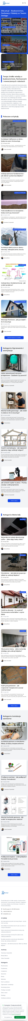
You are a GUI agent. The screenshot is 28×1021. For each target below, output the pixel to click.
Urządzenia (4, 971)
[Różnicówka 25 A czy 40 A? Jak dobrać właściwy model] (14, 26)
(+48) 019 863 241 (7, 911)
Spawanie (3, 973)
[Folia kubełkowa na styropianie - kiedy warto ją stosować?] (14, 200)
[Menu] (23, 3)
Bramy (2, 976)
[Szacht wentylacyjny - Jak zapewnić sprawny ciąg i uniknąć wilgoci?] (14, 437)
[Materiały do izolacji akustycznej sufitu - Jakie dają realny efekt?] (14, 526)
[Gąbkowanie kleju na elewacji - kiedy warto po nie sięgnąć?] (14, 62)
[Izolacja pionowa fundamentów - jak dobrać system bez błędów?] (14, 163)
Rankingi (3, 995)
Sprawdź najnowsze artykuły (14, 337)
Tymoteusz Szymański (9, 385)
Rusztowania (4, 965)
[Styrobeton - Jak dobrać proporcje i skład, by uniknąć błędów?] (14, 562)
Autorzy (3, 950)
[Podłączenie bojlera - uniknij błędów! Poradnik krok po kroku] (14, 845)
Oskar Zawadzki (8, 460)
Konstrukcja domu (5, 987)
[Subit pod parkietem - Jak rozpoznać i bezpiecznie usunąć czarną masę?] (14, 675)
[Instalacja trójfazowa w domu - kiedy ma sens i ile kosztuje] (14, 128)
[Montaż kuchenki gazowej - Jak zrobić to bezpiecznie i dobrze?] (14, 805)
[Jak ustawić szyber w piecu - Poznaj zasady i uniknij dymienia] (14, 473)
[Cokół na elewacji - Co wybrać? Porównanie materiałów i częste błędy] (14, 599)
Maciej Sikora (7, 422)
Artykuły (4, 918)
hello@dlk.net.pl (7, 914)
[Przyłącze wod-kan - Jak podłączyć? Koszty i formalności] (14, 767)
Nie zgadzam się (8, 1017)
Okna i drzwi (4, 992)
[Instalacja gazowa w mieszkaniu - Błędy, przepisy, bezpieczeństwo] (14, 730)
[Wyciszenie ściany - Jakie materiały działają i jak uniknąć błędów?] (14, 638)
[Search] (25, 3)
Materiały (3, 979)
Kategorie (4, 962)
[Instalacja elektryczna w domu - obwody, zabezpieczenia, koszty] (14, 237)
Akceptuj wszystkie (20, 1017)
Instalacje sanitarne (6, 998)
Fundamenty (4, 968)
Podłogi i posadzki (5, 990)
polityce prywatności (16, 1014)
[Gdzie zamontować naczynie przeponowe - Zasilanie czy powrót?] (14, 362)
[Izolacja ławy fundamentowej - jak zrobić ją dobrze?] (14, 272)
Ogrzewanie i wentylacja (7, 984)
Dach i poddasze (5, 982)
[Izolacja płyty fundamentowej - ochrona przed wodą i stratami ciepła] (14, 44)
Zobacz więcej (14, 500)
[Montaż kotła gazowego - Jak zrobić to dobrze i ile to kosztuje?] (14, 400)
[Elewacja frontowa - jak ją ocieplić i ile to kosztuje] (14, 309)
